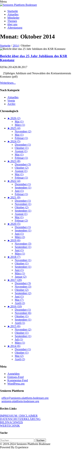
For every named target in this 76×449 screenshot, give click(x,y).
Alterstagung (14, 27)
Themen (12, 21)
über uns (12, 24)
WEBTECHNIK (10, 425)
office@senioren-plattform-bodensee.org (25, 397)
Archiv (11, 103)
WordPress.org (16, 383)
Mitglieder (13, 17)
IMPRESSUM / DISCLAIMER (19, 415)
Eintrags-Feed (15, 377)
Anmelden (13, 373)
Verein (11, 100)
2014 (16, 45)
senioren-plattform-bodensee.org (20, 401)
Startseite (12, 11)
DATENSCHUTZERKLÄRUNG (20, 419)
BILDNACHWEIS (11, 422)
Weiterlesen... (8, 82)
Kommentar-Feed (17, 380)
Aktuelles (12, 14)
